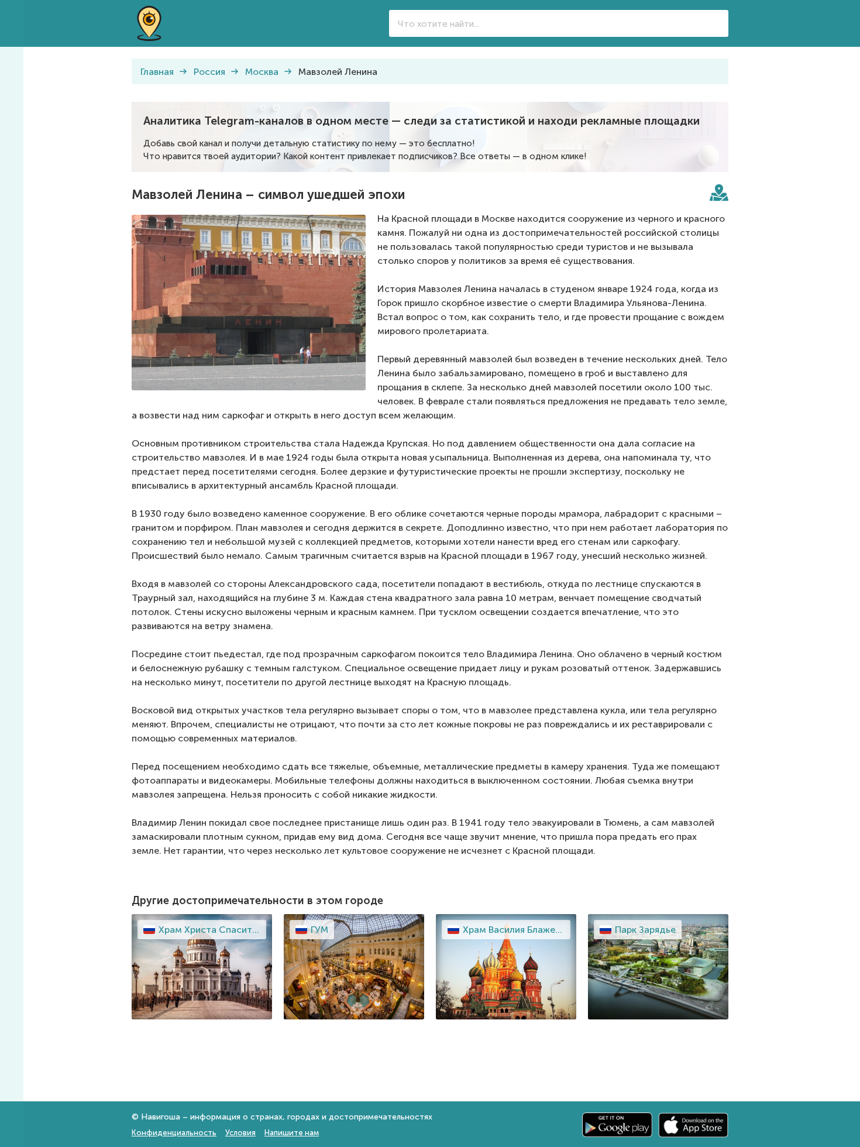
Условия (240, 1132)
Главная (157, 71)
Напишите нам (291, 1132)
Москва (261, 71)
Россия (209, 71)
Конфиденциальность (174, 1132)
